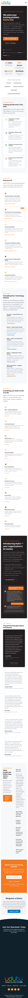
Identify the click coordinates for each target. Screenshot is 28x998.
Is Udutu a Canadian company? (20, 822)
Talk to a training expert (10, 38)
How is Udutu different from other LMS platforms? (20, 814)
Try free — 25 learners (10, 43)
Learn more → (7, 415)
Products (4, 985)
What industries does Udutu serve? (20, 851)
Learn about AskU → (10, 579)
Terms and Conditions (10, 996)
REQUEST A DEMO (14, 911)
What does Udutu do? (20, 770)
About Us (9, 985)
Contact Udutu (23, 985)
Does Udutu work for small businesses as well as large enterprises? (20, 842)
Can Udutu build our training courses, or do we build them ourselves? (20, 831)
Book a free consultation (14, 877)
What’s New (15, 985)
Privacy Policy (19, 996)
